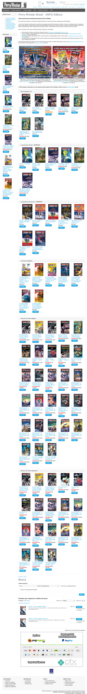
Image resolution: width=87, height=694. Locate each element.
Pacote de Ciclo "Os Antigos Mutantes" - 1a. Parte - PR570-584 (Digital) (24, 133)
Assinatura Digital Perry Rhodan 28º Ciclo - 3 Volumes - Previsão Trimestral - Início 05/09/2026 (76, 280)
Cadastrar (13, 18)
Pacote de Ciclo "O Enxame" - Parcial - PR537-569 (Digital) (63, 109)
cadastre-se (82, 4)
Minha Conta (65, 7)
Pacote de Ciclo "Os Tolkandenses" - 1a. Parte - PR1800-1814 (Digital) (76, 409)
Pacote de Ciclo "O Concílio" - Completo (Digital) (37, 360)
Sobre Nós (7, 680)
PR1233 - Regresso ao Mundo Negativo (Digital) (8, 87)
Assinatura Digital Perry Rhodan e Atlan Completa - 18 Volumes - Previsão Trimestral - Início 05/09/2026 (8, 169)
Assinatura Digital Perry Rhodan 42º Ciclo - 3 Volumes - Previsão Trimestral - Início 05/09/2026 (37, 306)
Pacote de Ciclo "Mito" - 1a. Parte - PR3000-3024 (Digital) (37, 458)
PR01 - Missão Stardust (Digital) (23, 108)
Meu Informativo (10, 28)
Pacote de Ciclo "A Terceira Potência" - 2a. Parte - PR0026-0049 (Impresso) (37, 488)
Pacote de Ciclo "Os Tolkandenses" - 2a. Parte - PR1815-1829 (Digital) (24, 434)
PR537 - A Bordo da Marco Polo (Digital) (50, 108)
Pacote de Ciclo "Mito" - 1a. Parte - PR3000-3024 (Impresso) (37, 563)
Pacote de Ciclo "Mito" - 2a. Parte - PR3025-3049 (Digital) (50, 458)
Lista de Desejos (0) (55, 7)
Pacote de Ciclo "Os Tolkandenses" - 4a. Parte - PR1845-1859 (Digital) (50, 434)
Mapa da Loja (28, 683)
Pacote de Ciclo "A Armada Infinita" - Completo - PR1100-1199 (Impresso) (50, 514)
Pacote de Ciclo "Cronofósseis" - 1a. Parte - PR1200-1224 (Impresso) (37, 539)
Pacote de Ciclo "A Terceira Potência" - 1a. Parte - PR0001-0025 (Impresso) (24, 488)
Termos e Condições (10, 682)
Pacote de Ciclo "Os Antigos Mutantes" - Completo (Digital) (76, 336)
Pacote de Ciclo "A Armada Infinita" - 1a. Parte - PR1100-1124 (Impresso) (37, 514)
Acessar (8, 18)
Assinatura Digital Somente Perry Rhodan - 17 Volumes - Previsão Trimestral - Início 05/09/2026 (8, 192)
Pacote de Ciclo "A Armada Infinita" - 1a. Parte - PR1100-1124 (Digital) (63, 384)
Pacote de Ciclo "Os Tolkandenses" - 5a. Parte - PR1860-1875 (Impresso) (63, 539)
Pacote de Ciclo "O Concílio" (62, 487)
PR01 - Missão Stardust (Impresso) (37, 108)
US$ (39, 5)
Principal (35, 7)
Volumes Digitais (27, 10)
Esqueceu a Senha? (11, 19)
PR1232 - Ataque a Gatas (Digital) (36, 221)
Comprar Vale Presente (50, 682)
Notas (51, 10)
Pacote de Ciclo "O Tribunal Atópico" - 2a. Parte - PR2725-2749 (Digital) (24, 458)
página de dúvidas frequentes (77, 41)
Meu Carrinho (72, 7)
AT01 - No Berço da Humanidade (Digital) (37, 132)
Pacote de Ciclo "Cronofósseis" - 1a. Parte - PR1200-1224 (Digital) (50, 409)
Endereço (8, 21)
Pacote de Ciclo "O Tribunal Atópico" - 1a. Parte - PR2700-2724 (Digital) (76, 434)
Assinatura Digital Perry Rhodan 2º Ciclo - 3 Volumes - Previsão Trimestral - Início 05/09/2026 (50, 280)
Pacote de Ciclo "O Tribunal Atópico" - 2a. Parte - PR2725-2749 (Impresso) (24, 564)
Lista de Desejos (10, 22)
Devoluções (28, 682)
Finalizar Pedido (80, 7)
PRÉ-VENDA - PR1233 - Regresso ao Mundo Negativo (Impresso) (8, 147)
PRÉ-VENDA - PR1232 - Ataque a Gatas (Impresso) (76, 222)
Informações (6, 10)
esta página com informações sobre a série (58, 32)
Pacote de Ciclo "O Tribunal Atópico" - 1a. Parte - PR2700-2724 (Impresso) (76, 539)
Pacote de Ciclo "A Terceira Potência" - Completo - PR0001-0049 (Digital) (50, 336)
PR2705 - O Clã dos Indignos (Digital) (37, 606)
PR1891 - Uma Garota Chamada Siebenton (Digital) (24, 222)
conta (76, 4)
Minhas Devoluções (10, 26)
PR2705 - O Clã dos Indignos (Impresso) (38, 618)
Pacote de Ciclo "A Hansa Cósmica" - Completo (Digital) (36, 384)
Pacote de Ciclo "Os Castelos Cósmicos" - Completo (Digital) (24, 384)
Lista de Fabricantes (50, 680)
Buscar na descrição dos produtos (29, 589)
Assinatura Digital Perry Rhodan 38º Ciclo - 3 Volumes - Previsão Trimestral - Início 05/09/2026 (24, 306)
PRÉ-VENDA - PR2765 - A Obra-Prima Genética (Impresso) (8, 127)
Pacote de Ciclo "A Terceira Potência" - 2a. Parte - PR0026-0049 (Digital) (37, 336)
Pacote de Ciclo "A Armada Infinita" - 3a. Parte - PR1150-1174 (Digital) (24, 409)
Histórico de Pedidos (11, 24)
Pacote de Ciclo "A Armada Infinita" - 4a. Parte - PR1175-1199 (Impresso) (24, 539)
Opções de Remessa (10, 685)
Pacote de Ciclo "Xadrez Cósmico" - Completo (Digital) (24, 360)
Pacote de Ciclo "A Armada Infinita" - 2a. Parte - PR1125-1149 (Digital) (76, 384)
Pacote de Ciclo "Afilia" (75, 487)
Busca (25, 576)
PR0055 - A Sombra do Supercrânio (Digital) (50, 221)
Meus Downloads (10, 25)
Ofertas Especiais (49, 683)
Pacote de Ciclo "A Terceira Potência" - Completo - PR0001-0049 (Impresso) (50, 488)
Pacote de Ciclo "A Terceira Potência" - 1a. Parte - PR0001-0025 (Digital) (24, 336)
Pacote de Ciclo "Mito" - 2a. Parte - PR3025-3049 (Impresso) (50, 563)
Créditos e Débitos (10, 27)
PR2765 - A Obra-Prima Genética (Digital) (7, 67)
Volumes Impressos (16, 10)
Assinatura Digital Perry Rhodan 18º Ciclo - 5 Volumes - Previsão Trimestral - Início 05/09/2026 (63, 280)
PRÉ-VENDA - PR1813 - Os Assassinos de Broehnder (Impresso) (37, 248)
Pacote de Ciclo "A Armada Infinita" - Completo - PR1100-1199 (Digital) (50, 384)
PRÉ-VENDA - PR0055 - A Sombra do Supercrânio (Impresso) (24, 249)
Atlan (35, 10)
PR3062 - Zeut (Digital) (8, 48)
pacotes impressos (31, 81)
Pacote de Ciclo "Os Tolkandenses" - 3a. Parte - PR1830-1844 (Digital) (37, 434)
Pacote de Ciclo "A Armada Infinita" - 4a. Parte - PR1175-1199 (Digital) (37, 409)
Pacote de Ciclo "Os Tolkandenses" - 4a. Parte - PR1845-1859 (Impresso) (50, 539)
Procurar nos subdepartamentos (68, 586)
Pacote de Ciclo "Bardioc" (23, 513)
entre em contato (39, 42)
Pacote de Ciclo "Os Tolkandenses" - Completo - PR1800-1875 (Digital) (63, 409)
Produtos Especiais (43, 10)
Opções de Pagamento (10, 686)
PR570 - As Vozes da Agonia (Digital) (76, 108)
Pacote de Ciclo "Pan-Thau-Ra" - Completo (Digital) (76, 360)
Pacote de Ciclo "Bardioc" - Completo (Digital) (63, 360)
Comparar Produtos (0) (24, 603)
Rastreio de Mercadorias (44, 7)
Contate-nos (28, 680)
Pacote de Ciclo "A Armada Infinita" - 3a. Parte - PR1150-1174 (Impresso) (76, 514)
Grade (28, 600)
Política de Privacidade (10, 683)
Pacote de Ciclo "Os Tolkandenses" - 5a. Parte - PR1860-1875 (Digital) (63, 434)
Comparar (79, 610)
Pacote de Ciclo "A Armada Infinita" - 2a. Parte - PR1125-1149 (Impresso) (63, 514)
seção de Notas (71, 87)
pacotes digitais (22, 81)
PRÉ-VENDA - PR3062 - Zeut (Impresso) (8, 107)
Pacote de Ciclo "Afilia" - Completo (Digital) (49, 360)
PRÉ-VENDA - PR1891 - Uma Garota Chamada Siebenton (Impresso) (63, 222)
